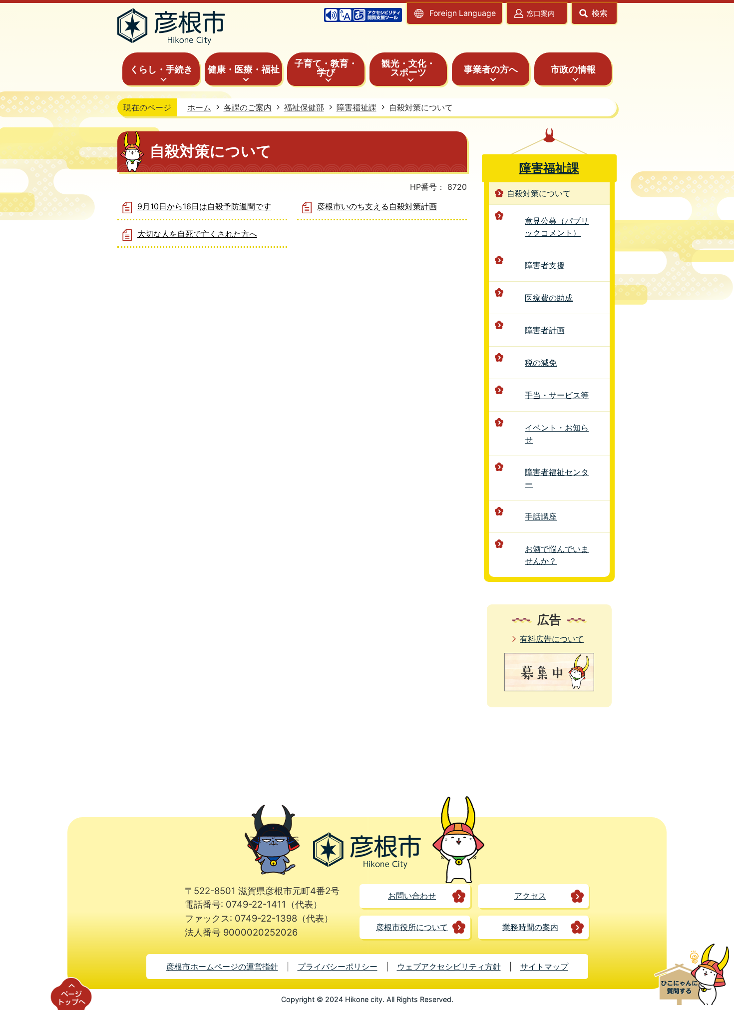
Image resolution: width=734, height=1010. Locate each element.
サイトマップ (544, 967)
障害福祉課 (356, 107)
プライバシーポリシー (337, 967)
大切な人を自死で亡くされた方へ (197, 234)
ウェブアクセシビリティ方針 (449, 967)
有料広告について (552, 639)
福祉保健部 (304, 107)
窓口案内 (541, 13)
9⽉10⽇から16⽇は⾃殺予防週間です (204, 206)
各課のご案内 (248, 107)
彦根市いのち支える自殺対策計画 (377, 206)
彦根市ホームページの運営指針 (222, 967)
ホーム (199, 107)
